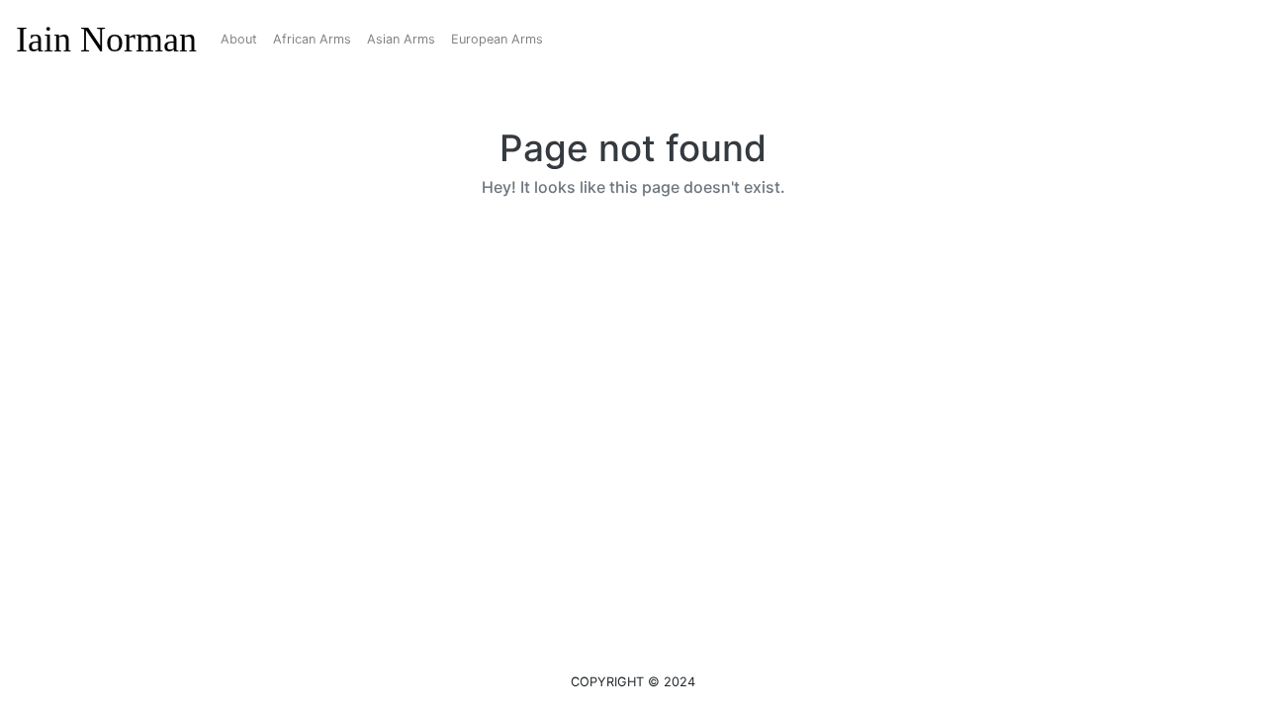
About (239, 39)
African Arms (312, 39)
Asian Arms (401, 39)
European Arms (497, 39)
